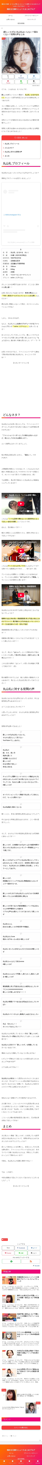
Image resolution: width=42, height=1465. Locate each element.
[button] (34, 82)
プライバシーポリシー (31, 1453)
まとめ (7, 156)
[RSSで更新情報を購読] (30, 1261)
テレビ (5, 1239)
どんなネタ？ (9, 148)
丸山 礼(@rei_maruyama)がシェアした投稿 (21, 242)
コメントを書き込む (21, 1427)
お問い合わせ (11, 1456)
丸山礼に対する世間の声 (13, 152)
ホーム (11, 1453)
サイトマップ (31, 1456)
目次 (19, 137)
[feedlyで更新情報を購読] (11, 1261)
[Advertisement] (21, 388)
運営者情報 (21, 1459)
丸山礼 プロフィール (12, 144)
